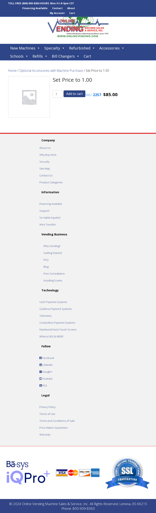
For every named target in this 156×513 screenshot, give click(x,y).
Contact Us (45, 175)
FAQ (46, 260)
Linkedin (47, 365)
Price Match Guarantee (53, 427)
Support (44, 210)
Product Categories (51, 182)
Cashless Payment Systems (55, 309)
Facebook (48, 358)
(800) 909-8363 (30, 3)
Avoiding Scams (52, 280)
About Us (44, 148)
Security (44, 161)
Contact (57, 8)
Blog (46, 266)
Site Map (44, 168)
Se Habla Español (49, 217)
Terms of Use (47, 414)
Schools (17, 56)
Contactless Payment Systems (57, 322)
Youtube (47, 378)
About (71, 8)
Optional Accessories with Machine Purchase (51, 70)
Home (12, 70)
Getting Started (52, 253)
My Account (57, 13)
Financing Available (35, 8)
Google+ (47, 371)
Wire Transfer (47, 224)
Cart (72, 13)
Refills (37, 56)
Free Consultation (54, 273)
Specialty (52, 48)
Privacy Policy (47, 407)
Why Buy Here (47, 155)
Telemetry (45, 316)
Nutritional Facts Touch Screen (58, 329)
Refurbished (79, 48)
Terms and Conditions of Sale (57, 421)
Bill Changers (63, 56)
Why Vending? (51, 246)
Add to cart (74, 93)
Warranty (44, 434)
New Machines (22, 48)
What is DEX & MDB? (51, 336)
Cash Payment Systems (53, 302)
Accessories (109, 48)
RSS (44, 385)
